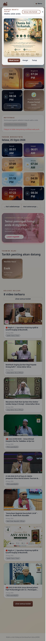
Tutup (33, 59)
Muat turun (13, 59)
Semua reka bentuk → (30, 12)
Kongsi (24, 59)
